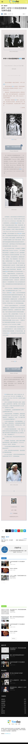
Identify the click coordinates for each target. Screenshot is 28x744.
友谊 (8, 333)
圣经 (6, 271)
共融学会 (5, 13)
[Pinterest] (18, 530)
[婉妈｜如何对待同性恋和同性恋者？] (5, 619)
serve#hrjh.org (7, 733)
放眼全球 (5, 5)
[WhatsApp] (21, 530)
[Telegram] (24, 530)
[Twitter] (15, 530)
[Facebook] (12, 530)
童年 (13, 139)
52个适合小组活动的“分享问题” (16, 673)
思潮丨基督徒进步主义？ (21, 540)
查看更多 (13, 638)
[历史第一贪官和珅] (5, 570)
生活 (15, 361)
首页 (2, 5)
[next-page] (4, 582)
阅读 (16, 223)
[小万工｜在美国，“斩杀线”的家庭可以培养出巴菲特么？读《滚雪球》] (5, 577)
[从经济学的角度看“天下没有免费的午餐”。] (5, 563)
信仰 (13, 86)
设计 (11, 513)
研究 (11, 292)
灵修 (20, 169)
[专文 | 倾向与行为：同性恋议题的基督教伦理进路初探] (5, 611)
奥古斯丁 (20, 233)
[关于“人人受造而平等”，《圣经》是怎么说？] (5, 682)
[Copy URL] (9, 530)
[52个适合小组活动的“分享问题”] (5, 675)
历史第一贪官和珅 (13, 568)
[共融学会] (2, 14)
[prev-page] (2, 582)
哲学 (16, 99)
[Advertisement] (14, 593)
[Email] (6, 530)
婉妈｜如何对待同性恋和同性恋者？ (17, 616)
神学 (20, 58)
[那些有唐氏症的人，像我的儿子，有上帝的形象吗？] (5, 689)
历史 (5, 394)
